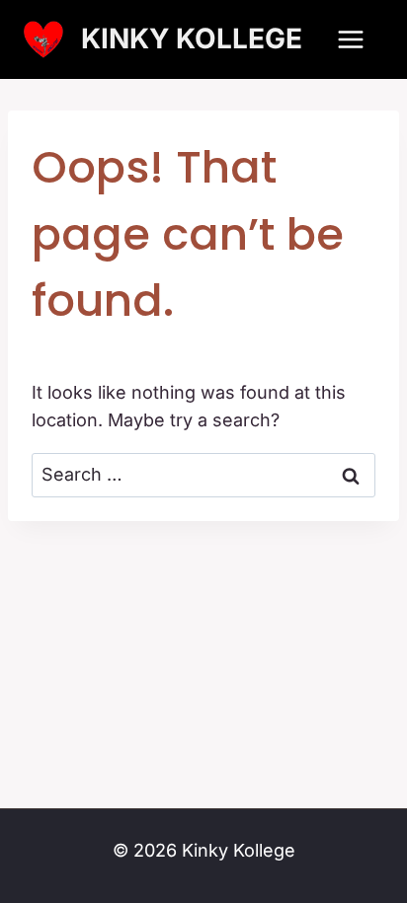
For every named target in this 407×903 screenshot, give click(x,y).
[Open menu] (350, 39)
